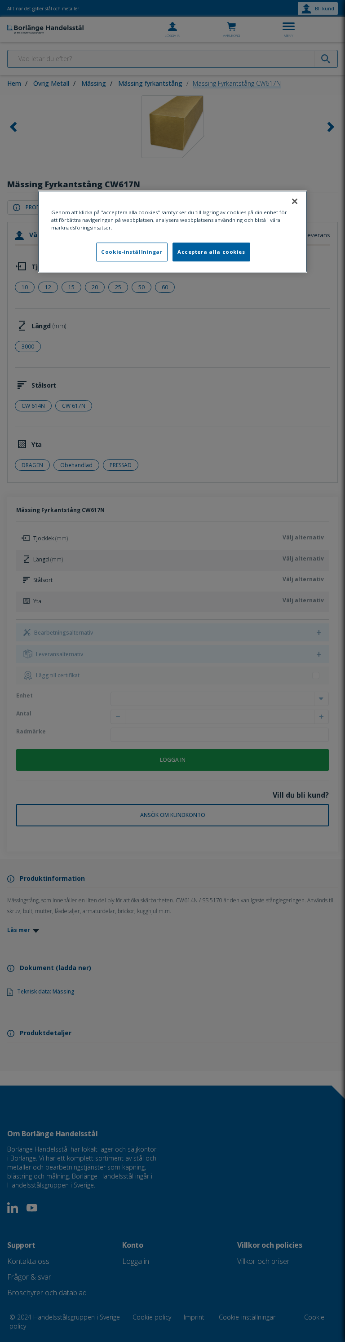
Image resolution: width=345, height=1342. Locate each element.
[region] (172, 231)
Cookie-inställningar (131, 252)
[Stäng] (295, 201)
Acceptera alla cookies (211, 252)
